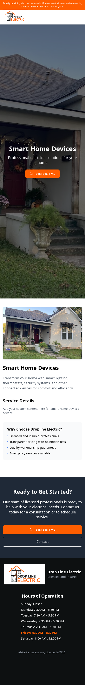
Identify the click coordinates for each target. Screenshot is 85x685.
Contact (43, 541)
